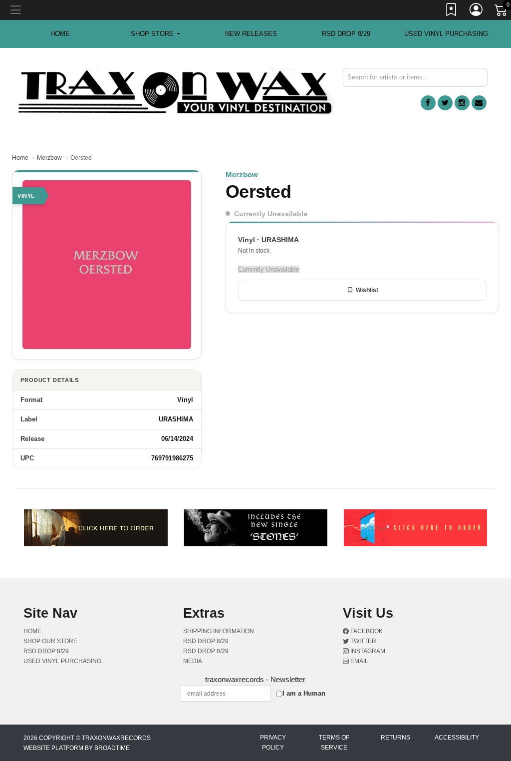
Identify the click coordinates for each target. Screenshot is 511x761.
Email (358, 661)
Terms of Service (334, 742)
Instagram (367, 651)
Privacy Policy (273, 742)
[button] (155, 34)
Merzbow (49, 157)
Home (20, 157)
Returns (395, 737)
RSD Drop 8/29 (346, 33)
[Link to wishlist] (452, 11)
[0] (501, 12)
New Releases (251, 33)
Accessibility (457, 737)
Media (192, 661)
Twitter (362, 641)
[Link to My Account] (477, 11)
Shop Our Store (50, 641)
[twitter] (445, 102)
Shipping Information (218, 631)
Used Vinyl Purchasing (446, 33)
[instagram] (462, 102)
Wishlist (367, 290)
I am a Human (303, 693)
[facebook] (428, 102)
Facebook (366, 631)
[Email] (479, 102)
